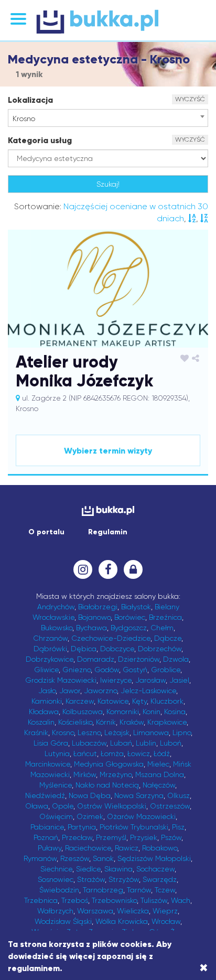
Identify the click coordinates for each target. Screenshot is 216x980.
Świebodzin (59, 890)
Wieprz (165, 911)
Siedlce (88, 869)
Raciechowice (88, 848)
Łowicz (138, 753)
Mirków (84, 774)
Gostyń (135, 669)
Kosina (175, 711)
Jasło (47, 690)
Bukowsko (56, 627)
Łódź (162, 753)
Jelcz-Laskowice (148, 690)
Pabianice (47, 827)
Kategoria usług (40, 140)
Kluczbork (166, 701)
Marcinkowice (47, 764)
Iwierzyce (116, 680)
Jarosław (150, 680)
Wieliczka (133, 911)
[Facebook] (108, 569)
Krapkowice (167, 722)
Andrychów (55, 606)
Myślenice (55, 785)
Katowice (113, 701)
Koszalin (41, 722)
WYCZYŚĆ (190, 99)
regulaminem (34, 968)
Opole (62, 806)
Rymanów (40, 858)
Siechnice (56, 869)
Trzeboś (74, 900)
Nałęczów (159, 785)
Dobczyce (117, 648)
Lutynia (57, 753)
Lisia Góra (51, 743)
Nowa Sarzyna (139, 795)
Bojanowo (94, 617)
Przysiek (143, 837)
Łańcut (85, 753)
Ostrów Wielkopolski (111, 806)
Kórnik (106, 722)
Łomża (112, 753)
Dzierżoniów (138, 659)
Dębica (83, 648)
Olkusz (178, 795)
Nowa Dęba (90, 795)
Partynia (82, 827)
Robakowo (159, 848)
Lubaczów (89, 743)
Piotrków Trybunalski (134, 827)
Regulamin (107, 531)
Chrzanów (50, 638)
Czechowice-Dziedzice (110, 638)
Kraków (132, 722)
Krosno (63, 732)
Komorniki (122, 711)
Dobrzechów (159, 648)
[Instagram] (82, 569)
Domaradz (95, 659)
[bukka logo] (108, 511)
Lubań (121, 743)
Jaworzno (100, 690)
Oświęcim (56, 816)
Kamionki (46, 701)
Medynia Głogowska (109, 764)
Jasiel (179, 680)
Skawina (118, 869)
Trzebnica (41, 900)
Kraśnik (36, 732)
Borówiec (129, 617)
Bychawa (91, 627)
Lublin (146, 743)
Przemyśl (111, 837)
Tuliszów (154, 900)
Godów (106, 669)
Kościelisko (75, 722)
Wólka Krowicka (121, 921)
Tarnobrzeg (103, 890)
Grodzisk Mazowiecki (60, 680)
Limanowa (151, 732)
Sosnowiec (55, 879)
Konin (151, 711)
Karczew (80, 701)
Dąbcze (167, 638)
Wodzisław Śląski (63, 921)
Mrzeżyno (116, 774)
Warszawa (95, 911)
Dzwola (176, 659)
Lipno (181, 732)
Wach (180, 900)
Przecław (77, 837)
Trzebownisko (114, 900)
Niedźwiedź (45, 795)
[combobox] (108, 118)
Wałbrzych (55, 911)
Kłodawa (44, 711)
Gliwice (46, 669)
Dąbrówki (50, 648)
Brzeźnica (165, 617)
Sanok (103, 858)
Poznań (46, 837)
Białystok (136, 606)
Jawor (69, 690)
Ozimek (90, 816)
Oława (36, 806)
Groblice (165, 669)
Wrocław (166, 921)
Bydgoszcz (129, 627)
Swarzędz (160, 879)
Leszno (89, 732)
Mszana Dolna (159, 774)
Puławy (49, 848)
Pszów (171, 837)
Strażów (91, 879)
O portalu (46, 531)
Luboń (170, 743)
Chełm (162, 627)
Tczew (165, 890)
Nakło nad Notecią (107, 785)
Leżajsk (116, 732)
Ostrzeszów (170, 806)
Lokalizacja (30, 100)
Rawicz (126, 848)
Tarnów (139, 890)
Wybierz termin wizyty (108, 451)
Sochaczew (155, 869)
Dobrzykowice (49, 659)
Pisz (178, 827)
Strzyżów (124, 879)
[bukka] (108, 21)
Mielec (158, 764)
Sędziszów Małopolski (154, 858)
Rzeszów (74, 858)
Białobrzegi (97, 606)
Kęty (139, 701)
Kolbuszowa (82, 711)
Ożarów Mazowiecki (141, 816)
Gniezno (76, 669)
